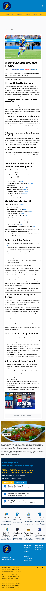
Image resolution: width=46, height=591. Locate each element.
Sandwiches (19, 14)
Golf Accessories (40, 534)
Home (3, 29)
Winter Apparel (28, 519)
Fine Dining (27, 14)
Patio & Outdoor (6, 534)
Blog (8, 29)
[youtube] (42, 568)
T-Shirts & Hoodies (40, 519)
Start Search (7, 434)
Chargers (24, 169)
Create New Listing (8, 482)
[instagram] (40, 568)
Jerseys (17, 518)
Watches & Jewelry (17, 534)
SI (7, 245)
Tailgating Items (28, 534)
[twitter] (37, 568)
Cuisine (35, 14)
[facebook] (35, 568)
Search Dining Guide (20, 482)
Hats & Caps (6, 519)
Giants (22, 204)
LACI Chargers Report (15, 29)
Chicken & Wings (9, 14)
